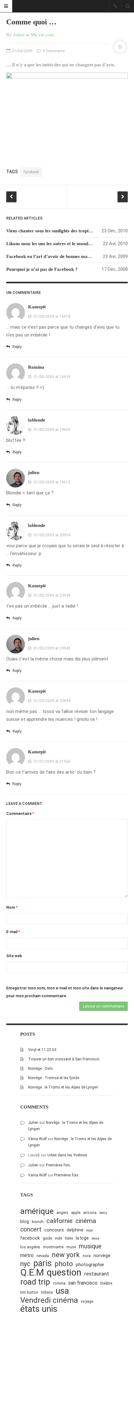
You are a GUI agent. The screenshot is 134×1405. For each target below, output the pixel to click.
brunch (38, 1221)
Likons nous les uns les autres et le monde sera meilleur (62, 243)
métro (27, 1255)
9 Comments (53, 51)
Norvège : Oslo (40, 1068)
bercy (103, 1213)
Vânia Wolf (37, 1139)
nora (87, 1255)
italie (69, 1238)
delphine (75, 1229)
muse (71, 1247)
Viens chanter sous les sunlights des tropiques (52, 230)
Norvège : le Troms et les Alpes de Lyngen (63, 1087)
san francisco (83, 1283)
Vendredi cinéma (49, 1300)
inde (58, 1238)
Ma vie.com (42, 34)
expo (89, 1230)
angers (62, 1212)
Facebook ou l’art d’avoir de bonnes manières (53, 256)
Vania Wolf (37, 1175)
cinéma (85, 1221)
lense (95, 1238)
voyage (87, 1301)
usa (62, 1291)
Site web (14, 956)
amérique (37, 1211)
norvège (102, 1255)
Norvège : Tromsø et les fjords (53, 1078)
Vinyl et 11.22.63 (42, 1050)
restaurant (96, 1274)
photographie (90, 1264)
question (64, 1272)
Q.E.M (32, 1272)
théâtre (106, 1283)
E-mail (13, 932)
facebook (31, 172)
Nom (11, 907)
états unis (38, 1309)
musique (90, 1246)
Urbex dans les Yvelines (67, 1155)
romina (59, 1283)
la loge (82, 1238)
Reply (17, 347)
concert (30, 1229)
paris (42, 1263)
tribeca (47, 1292)
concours (54, 1230)
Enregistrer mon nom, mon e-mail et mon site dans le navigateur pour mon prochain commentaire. (64, 992)
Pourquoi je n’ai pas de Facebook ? (42, 269)
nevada (42, 1255)
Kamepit (37, 306)
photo (64, 1264)
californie (59, 1221)
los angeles (30, 1247)
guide (47, 1238)
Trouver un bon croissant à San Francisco (63, 1059)
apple (75, 1212)
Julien (19, 34)
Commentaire (20, 813)
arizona (90, 1212)
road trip (35, 1282)
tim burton (29, 1292)
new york (66, 1255)
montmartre (53, 1247)
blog (24, 1221)
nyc (25, 1264)
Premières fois (58, 1165)
